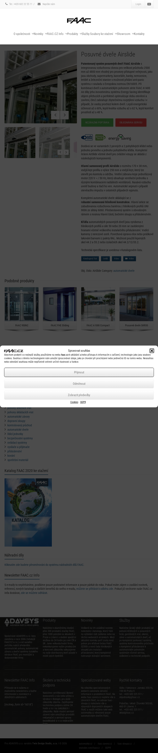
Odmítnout (79, 384)
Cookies (74, 402)
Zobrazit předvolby (79, 395)
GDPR (83, 402)
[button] (152, 351)
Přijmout (79, 372)
